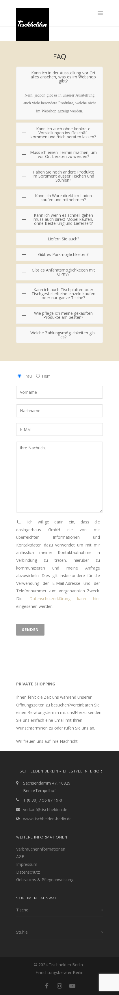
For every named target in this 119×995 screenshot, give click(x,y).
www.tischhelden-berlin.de (47, 818)
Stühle (22, 932)
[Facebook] (47, 986)
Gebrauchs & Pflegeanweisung (44, 879)
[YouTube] (72, 986)
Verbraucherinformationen (40, 849)
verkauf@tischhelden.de (45, 809)
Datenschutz (28, 872)
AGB (20, 856)
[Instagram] (59, 986)
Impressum (26, 864)
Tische (22, 910)
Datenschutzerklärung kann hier (64, 598)
